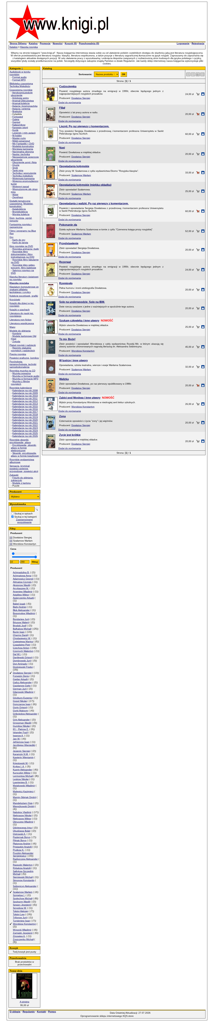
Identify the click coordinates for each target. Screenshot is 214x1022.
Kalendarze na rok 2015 (25, 406)
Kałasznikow (18, 124)
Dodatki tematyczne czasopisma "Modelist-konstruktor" (21, 204)
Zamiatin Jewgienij (22, 933)
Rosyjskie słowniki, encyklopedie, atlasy (20, 441)
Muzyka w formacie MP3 (25, 378)
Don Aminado (20, 663)
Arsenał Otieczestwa (23, 100)
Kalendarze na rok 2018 (25, 414)
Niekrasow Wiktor (22, 818)
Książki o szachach (20, 309)
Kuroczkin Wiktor (22, 772)
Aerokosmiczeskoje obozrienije (22, 94)
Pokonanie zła (68, 224)
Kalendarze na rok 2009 (25, 393)
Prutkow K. (18, 850)
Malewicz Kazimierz (23, 791)
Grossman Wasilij (22, 722)
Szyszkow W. (20, 908)
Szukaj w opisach (23, 513)
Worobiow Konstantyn (24, 924)
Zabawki (14, 475)
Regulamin (29, 1011)
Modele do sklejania (20, 330)
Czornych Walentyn (23, 651)
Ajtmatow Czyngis (22, 582)
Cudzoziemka (67, 86)
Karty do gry (18, 239)
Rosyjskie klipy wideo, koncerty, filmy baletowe (23, 266)
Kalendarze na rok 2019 (25, 417)
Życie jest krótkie (70, 435)
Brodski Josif (19, 625)
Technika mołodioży (22, 175)
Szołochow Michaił (22, 898)
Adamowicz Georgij (23, 578)
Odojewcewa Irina (22, 827)
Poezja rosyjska (18, 354)
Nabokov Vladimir (22, 812)
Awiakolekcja (19, 209)
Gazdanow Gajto (22, 685)
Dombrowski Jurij (22, 660)
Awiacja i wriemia (21, 108)
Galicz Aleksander (22, 682)
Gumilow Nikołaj (21, 726)
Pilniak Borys (19, 840)
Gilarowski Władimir (23, 692)
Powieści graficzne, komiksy (24, 358)
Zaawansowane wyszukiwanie (24, 521)
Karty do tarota (20, 242)
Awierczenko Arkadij (23, 598)
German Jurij (20, 688)
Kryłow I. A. (19, 766)
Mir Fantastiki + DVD (23, 143)
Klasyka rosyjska (29, 47)
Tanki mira (17, 170)
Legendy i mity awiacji (23, 132)
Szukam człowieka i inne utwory (79, 320)
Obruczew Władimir (23, 821)
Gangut (16, 122)
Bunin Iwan (19, 632)
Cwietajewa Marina (23, 641)
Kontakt (41, 1011)
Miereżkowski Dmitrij (23, 806)
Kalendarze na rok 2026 (25, 436)
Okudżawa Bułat (21, 830)
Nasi (62, 147)
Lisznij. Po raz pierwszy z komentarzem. (84, 126)
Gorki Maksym (20, 710)
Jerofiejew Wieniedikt (24, 745)
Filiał (62, 107)
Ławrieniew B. (20, 782)
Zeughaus (17, 197)
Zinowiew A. (19, 936)
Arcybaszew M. (21, 588)
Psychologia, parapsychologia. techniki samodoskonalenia (23, 364)
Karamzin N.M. (21, 754)
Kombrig (16, 333)
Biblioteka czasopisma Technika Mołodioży (21, 85)
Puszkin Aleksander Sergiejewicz (23, 854)
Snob (15, 167)
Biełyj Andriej (19, 607)
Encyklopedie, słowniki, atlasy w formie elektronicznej (24, 448)
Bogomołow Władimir (24, 613)
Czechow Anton (21, 648)
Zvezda (16, 341)
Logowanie (183, 43)
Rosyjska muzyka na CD (22, 370)
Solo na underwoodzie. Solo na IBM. (82, 302)
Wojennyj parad (20, 186)
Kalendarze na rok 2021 (25, 422)
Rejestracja (198, 43)
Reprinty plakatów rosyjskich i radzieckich (23, 349)
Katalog (33, 43)
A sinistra (24, 1001)
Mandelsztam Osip (23, 803)
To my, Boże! (67, 339)
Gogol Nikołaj (20, 701)
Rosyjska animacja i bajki (25, 249)
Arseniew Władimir (22, 591)
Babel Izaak (19, 603)
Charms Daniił (20, 635)
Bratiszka (17, 111)
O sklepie (15, 1011)
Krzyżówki (15, 299)
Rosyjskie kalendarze (21, 387)
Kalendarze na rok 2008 (25, 390)
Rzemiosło (66, 283)
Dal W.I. (17, 654)
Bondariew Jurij (21, 619)
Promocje (45, 43)
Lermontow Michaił (23, 776)
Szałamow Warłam (22, 892)
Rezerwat (65, 262)
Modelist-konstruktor (23, 146)
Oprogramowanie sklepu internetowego (101, 1016)
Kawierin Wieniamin (23, 757)
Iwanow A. (18, 735)
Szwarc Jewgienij (22, 904)
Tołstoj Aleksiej (20, 911)
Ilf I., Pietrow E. (21, 729)
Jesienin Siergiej (21, 751)
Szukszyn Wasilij (21, 901)
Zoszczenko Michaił (23, 939)
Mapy (12, 327)
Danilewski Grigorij (22, 657)
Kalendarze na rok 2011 (25, 398)
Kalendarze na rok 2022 (25, 425)
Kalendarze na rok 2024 (25, 430)
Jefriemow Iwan (21, 742)
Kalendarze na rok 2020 (25, 420)
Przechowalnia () (89, 43)
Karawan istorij (20, 127)
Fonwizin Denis (21, 676)
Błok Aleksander (21, 610)
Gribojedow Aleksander (25, 713)
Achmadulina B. (21, 572)
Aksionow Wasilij (21, 585)
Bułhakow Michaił (22, 628)
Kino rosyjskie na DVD (21, 246)
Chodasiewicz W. (22, 638)
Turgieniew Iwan (21, 920)
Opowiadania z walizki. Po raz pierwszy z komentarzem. (94, 203)
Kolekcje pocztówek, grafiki (24, 295)
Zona (62, 416)
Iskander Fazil (20, 732)
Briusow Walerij (21, 622)
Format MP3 (19, 79)
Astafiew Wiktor (21, 594)
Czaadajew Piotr (21, 644)
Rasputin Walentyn (23, 865)
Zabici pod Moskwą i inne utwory (79, 397)
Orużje (15, 165)
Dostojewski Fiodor (23, 667)
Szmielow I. (19, 895)
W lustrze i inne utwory (73, 360)
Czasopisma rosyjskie (21, 90)
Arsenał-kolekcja (21, 103)
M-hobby (17, 135)
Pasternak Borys (21, 837)
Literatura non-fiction (20, 319)
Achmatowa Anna (22, 575)
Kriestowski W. (20, 763)
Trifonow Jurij (20, 917)
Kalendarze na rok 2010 (25, 395)
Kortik (15, 130)
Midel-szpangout (21, 141)
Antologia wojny (20, 98)
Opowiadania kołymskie (74, 166)
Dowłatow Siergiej (22, 672)
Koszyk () (71, 43)
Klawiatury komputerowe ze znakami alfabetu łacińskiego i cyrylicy (24, 289)
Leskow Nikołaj (21, 779)
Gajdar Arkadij (20, 679)
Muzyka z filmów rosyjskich (20, 382)
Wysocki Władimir (22, 929)
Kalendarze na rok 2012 (25, 401)
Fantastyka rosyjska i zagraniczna (21, 225)
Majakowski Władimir (24, 785)
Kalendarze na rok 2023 (25, 428)
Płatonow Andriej (21, 843)
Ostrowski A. (19, 834)
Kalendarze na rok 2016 (25, 409)
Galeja (15, 119)
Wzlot (15, 194)
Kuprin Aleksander (22, 769)
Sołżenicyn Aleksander (25, 886)
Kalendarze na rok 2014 (25, 403)
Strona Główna (18, 43)
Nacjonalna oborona (23, 151)
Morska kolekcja (20, 214)
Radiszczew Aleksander (25, 859)
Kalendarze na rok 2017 (25, 412)
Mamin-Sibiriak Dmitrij (24, 797)
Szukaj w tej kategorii (25, 516)
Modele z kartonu (21, 483)
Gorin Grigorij (20, 707)
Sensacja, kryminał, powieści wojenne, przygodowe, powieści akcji (24, 469)
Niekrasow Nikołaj (22, 815)
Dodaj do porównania (69, 102)
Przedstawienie (68, 243)
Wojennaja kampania (23, 178)
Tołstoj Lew (19, 914)
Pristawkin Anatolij (22, 846)
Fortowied (17, 116)
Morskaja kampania (22, 149)
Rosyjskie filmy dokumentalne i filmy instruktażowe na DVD (22, 254)
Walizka (64, 379)
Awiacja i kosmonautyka (24, 106)
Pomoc (52, 1011)
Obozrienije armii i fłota (24, 162)
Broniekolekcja (20, 211)
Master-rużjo (19, 138)
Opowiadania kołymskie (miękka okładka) (85, 184)
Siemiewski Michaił (23, 877)
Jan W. (16, 738)
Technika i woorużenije (24, 173)
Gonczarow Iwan (22, 704)
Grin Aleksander (21, 719)
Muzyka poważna (21, 373)
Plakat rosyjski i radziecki (23, 345)
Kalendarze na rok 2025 (25, 433)
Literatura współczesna (22, 323)
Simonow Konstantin (23, 880)
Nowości (58, 43)
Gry (11, 237)
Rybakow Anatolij (22, 868)
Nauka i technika (21, 154)
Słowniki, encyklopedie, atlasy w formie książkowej (25, 454)
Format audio (19, 77)
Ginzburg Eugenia (22, 697)
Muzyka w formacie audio (25, 376)
